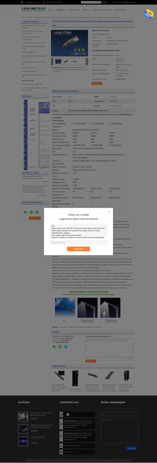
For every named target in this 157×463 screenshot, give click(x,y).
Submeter (78, 249)
